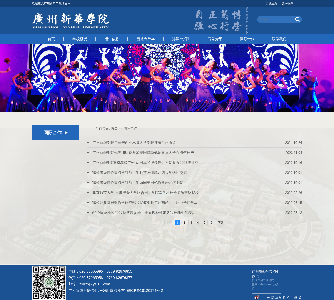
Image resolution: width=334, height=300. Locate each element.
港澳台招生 (181, 39)
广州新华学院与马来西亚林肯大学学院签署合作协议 (134, 143)
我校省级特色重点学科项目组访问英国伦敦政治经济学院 (137, 183)
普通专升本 (146, 39)
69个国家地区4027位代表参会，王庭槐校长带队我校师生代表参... (145, 213)
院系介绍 (215, 39)
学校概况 (79, 39)
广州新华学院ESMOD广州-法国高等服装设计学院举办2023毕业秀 (145, 163)
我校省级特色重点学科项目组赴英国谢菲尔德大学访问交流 (139, 173)
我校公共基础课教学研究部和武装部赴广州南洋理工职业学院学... (144, 203)
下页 (220, 222)
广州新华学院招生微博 (282, 298)
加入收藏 (287, 3)
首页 (51, 39)
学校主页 (271, 3)
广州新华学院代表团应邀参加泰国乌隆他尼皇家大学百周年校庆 (143, 153)
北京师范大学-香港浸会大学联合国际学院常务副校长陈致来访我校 (145, 193)
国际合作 (247, 39)
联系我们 (279, 39)
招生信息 (112, 39)
